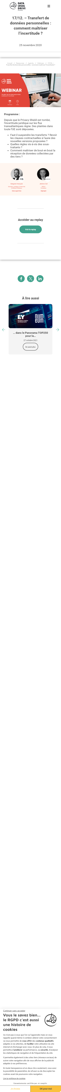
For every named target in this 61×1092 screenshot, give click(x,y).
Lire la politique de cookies (14, 1078)
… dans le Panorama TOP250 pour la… (30, 334)
